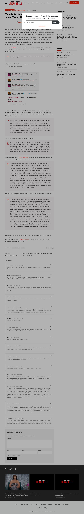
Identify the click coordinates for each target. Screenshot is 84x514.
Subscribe (55, 22)
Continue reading (42, 26)
